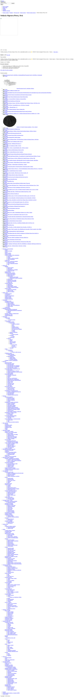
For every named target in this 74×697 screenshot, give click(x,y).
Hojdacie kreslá (10, 478)
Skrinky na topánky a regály (10, 467)
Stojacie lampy (10, 508)
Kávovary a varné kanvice (12, 378)
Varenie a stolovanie (6, 621)
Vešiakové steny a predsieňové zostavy (12, 468)
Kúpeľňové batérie (10, 416)
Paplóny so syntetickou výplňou (15, 597)
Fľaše (8, 646)
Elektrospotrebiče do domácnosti (11, 309)
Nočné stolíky (14, 344)
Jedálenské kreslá (10, 435)
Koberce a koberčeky (14, 332)
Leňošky (9, 485)
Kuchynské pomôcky (9, 630)
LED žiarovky (10, 519)
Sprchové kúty (10, 419)
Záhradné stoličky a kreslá (12, 682)
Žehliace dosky (10, 306)
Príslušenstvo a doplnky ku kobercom (14, 570)
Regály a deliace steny (11, 494)
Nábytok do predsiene (9, 462)
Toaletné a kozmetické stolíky (12, 537)
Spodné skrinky (10, 372)
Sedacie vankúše (10, 592)
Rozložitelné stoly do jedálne (12, 441)
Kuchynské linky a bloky (9, 363)
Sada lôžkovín (10, 600)
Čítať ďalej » (55, 51)
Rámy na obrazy (8, 253)
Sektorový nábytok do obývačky (11, 490)
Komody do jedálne (11, 443)
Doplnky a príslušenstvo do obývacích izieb (15, 473)
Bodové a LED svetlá (11, 505)
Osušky (8, 583)
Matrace (11, 339)
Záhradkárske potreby (9, 665)
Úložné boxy (12, 337)
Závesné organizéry (8, 620)
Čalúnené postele (10, 549)
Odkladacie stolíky (8, 427)
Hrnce (8, 653)
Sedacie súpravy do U (11, 489)
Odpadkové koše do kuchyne (12, 394)
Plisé (8, 574)
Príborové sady (10, 641)
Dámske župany (13, 355)
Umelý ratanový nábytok (11, 689)
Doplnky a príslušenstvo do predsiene (12, 458)
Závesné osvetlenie (10, 511)
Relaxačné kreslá (10, 479)
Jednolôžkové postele (11, 552)
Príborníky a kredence (11, 445)
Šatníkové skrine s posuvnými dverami (14, 563)
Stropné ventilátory (8, 513)
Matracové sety (10, 541)
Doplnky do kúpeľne (11, 403)
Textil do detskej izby (9, 283)
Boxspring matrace (10, 539)
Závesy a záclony (8, 602)
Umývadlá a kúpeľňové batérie (10, 415)
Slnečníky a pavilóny (9, 664)
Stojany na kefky (15, 334)
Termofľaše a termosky (11, 650)
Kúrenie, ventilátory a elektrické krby (12, 313)
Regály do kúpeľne (10, 399)
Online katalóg (5, 694)
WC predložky (10, 414)
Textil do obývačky (8, 588)
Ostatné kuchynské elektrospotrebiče (14, 380)
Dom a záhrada (8, 320)
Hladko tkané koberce (11, 566)
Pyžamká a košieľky (13, 359)
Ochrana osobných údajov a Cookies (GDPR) (11, 692)
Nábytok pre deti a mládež (10, 272)
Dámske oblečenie (10, 354)
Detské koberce (10, 285)
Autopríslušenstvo (8, 293)
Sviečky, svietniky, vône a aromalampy (12, 255)
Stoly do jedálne (8, 439)
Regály (6, 428)
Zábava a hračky (8, 288)
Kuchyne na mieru (8, 362)
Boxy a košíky (7, 610)
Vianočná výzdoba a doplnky (10, 526)
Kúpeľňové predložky (11, 406)
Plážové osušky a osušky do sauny (13, 584)
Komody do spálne (10, 534)
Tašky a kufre (7, 660)
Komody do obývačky (11, 491)
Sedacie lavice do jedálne (12, 437)
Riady (6, 644)
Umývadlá (9, 417)
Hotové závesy (10, 604)
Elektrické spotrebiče (6, 308)
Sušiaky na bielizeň (10, 304)
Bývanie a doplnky (10, 321)
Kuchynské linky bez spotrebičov (13, 365)
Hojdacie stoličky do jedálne (12, 434)
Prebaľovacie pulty (10, 270)
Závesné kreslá (10, 683)
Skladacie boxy (10, 613)
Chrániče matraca (10, 595)
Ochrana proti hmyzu (9, 298)
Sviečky (8, 257)
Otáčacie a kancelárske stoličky (10, 452)
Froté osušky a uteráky (11, 405)
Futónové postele (10, 551)
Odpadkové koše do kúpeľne (12, 407)
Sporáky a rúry (10, 382)
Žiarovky (6, 517)
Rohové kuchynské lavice (12, 436)
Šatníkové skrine (8, 557)
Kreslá (6, 477)
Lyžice (8, 639)
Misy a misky (9, 647)
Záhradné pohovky (10, 681)
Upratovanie (7, 307)
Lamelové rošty (8, 532)
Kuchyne (4, 361)
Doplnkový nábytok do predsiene (13, 459)
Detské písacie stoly (11, 274)
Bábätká (6, 266)
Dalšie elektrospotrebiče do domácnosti (14, 310)
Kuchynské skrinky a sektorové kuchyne (12, 368)
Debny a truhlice (10, 611)
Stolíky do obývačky (9, 497)
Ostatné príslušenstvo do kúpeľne (13, 408)
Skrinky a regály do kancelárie (10, 456)
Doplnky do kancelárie (9, 450)
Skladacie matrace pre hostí (12, 545)
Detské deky (9, 284)
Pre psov (11, 351)
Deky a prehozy (10, 590)
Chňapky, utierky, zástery (12, 578)
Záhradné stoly (8, 684)
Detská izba (5, 265)
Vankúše (4, 9)
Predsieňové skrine (10, 464)
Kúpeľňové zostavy (11, 397)
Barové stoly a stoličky (9, 431)
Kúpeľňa (11, 333)
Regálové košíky (10, 612)
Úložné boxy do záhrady (11, 673)
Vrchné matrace (10, 546)
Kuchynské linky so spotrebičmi (13, 366)
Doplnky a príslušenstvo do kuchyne (14, 391)
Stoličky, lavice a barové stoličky (11, 432)
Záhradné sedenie (8, 677)
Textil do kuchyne (8, 577)
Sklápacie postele (10, 555)
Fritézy (8, 377)
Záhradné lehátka (10, 680)
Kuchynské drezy (10, 393)
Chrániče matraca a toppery (10, 530)
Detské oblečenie (10, 356)
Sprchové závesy (10, 410)
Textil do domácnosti (6, 564)
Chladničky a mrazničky (11, 375)
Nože (8, 640)
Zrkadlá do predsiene (9, 469)
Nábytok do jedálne (6, 430)
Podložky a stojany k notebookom (11, 360)
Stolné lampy (9, 509)
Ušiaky (8, 482)
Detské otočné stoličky (11, 273)
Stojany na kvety (8, 254)
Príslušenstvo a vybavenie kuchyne (11, 390)
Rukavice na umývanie (11, 585)
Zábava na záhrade (10, 291)
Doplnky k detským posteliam (12, 287)
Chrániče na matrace (15, 323)
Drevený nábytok (10, 687)
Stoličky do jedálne (10, 438)
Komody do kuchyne (11, 387)
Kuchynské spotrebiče (9, 373)
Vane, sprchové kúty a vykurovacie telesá (12, 418)
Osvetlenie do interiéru (9, 504)
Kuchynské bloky (10, 364)
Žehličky (9, 312)
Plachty (13, 326)
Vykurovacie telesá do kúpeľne (13, 421)
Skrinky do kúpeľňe (11, 400)
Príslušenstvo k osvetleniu (10, 512)
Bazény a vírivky (8, 662)
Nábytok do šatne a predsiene (8, 457)
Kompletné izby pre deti (11, 280)
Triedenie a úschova (6, 609)
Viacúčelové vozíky (8, 619)
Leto (6, 525)
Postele (4, 8)
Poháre (6, 636)
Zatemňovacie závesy (11, 608)
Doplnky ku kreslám (11, 453)
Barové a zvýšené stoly (11, 440)
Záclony (8, 607)
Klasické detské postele (14, 277)
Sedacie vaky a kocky (11, 480)
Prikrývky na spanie (15, 328)
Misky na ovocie (10, 623)
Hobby (6, 348)
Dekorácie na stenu (10, 262)
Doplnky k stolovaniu (9, 622)
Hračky (8, 318)
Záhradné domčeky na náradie (10, 668)
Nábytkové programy (11, 492)
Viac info (8, 54)
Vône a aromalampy (11, 259)
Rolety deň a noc (10, 576)
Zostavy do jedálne (8, 448)
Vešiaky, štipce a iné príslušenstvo (13, 305)
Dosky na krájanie (10, 631)
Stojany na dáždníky (11, 461)
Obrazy (6, 251)
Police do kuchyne (10, 388)
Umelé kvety (7, 260)
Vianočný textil (10, 528)
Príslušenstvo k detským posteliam (16, 278)
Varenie (6, 652)
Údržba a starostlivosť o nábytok (13, 476)
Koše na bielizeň (10, 303)
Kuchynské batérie (10, 392)
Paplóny (8, 596)
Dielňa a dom (5, 292)
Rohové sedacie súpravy (31, 12)
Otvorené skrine (10, 559)
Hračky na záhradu (10, 670)
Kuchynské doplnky (8, 629)
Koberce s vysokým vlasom (12, 567)
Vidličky (9, 643)
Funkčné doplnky (8, 657)
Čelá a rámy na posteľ (11, 550)
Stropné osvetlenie (10, 510)
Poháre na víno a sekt (11, 637)
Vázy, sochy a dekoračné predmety (11, 261)
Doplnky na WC (10, 413)
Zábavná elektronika (9, 315)
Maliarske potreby (8, 297)
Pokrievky (9, 655)
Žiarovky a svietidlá (8, 521)
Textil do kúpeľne (8, 582)
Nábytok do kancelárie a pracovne (9, 449)
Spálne (4, 529)
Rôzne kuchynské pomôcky (12, 634)
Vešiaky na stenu (10, 466)
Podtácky (9, 624)
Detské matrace (8, 271)
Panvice (8, 654)
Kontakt (4, 691)
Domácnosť (5, 299)
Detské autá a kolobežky (11, 289)
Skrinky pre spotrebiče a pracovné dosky (14, 371)
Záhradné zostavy (8, 685)
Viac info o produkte (6, 70)
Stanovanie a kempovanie (9, 659)
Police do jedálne (10, 444)
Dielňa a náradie (8, 296)
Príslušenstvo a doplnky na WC (11, 412)
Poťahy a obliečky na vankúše (12, 591)
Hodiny (6, 249)
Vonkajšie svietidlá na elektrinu (13, 516)
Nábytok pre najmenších (11, 281)
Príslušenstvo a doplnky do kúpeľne (11, 402)
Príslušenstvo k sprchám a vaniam (13, 409)
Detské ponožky (13, 358)
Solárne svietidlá (10, 515)
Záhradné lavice (10, 679)
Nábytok (9, 338)
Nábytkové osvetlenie (11, 474)
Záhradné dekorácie (11, 675)
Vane (8, 420)
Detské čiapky (12, 357)
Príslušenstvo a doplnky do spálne (11, 556)
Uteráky (13, 330)
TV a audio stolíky (10, 499)
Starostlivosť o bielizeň (9, 302)
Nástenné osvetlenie (11, 506)
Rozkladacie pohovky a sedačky (13, 488)
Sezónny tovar (5, 524)
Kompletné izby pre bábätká (12, 269)
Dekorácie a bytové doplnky (8, 248)
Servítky (8, 626)
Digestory (9, 376)
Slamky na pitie (10, 627)
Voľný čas (5, 656)
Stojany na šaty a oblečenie (12, 536)
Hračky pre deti (10, 290)
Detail (6, 76)
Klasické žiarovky (10, 518)
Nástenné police (10, 493)
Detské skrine (9, 279)
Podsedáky (9, 672)
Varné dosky (9, 385)
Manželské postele (10, 553)
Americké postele (10, 548)
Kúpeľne (4, 395)
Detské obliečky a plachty (12, 286)
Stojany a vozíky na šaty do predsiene (14, 460)
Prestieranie (9, 581)
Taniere (8, 649)
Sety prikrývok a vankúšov (17, 329)
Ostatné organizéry (8, 616)
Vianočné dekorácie (11, 527)
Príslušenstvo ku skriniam (12, 560)
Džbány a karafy (10, 645)
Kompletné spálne (8, 531)
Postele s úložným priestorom (12, 554)
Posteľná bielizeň (15, 327)
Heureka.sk (5, 316)
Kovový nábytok (10, 688)
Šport (6, 658)
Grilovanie (7, 663)
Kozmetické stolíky (8, 425)
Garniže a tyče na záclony (12, 603)
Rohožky (9, 571)
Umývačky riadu (10, 384)
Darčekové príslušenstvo (9, 295)
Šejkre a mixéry (10, 381)
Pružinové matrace (10, 543)
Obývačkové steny (8, 483)
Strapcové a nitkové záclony (12, 606)
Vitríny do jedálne (10, 446)
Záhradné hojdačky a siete (12, 678)
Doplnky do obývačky (9, 472)
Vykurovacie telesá (10, 674)
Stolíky (11, 343)
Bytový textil (12, 322)
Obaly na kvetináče (8, 250)
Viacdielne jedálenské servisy (12, 651)
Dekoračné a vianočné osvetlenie (11, 501)
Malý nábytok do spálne (9, 533)
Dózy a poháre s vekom (11, 632)
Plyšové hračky (12, 319)
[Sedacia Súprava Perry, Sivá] (9, 34)
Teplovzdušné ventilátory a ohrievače (14, 411)
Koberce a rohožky (8, 565)
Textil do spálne (8, 594)
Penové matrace (10, 542)
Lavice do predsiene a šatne (12, 463)
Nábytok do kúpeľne (9, 396)
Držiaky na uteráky (10, 404)
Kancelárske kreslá (10, 454)
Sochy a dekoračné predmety (12, 263)
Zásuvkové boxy (10, 615)
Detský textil (9, 268)
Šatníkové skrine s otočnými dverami (14, 562)
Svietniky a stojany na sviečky (12, 258)
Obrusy (8, 579)
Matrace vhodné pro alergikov (12, 540)
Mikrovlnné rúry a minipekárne (13, 379)
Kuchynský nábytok (8, 386)
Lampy (13, 336)
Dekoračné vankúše (11, 589)
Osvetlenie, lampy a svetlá (7, 500)
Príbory (6, 638)
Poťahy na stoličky (10, 580)
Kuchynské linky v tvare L (12, 367)
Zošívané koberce (10, 572)
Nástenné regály (8, 426)
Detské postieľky (10, 267)
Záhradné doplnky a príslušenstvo (11, 669)
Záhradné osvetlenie (8, 676)
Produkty (11, 12)
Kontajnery (7, 451)
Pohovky (9, 486)
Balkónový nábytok (6, 10)
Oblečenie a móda (8, 353)
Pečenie (6, 635)
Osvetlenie (12, 335)
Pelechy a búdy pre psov (16, 352)
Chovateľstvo (7, 294)
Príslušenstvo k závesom (11, 605)
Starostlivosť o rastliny (11, 667)
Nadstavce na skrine (11, 558)
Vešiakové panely (10, 465)
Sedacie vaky (9, 282)
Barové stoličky (5, 6)
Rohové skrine (10, 561)
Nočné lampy (9, 507)
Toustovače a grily (10, 383)
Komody (6, 424)
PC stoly (13, 345)
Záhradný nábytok (6, 661)
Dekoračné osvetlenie (11, 502)
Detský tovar (7, 317)
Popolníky (9, 625)
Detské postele (10, 275)
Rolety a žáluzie (8, 573)
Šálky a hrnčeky (10, 648)
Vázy (8, 264)
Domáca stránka (6, 12)
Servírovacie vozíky (11, 389)
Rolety (8, 575)
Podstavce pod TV (10, 475)
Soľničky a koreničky (11, 628)
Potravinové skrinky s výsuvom (13, 370)
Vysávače (9, 311)
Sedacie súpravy (23, 12)
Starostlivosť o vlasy (9, 314)
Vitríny (6, 429)
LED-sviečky (9, 256)
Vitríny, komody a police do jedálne (11, 442)
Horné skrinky (10, 369)
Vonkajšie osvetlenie (9, 514)
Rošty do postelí (13, 341)
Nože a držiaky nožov (11, 633)
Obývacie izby (16, 12)
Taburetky (11, 347)
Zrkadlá (8, 401)
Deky (13, 324)
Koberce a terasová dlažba (12, 671)
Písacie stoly (5, 7)
